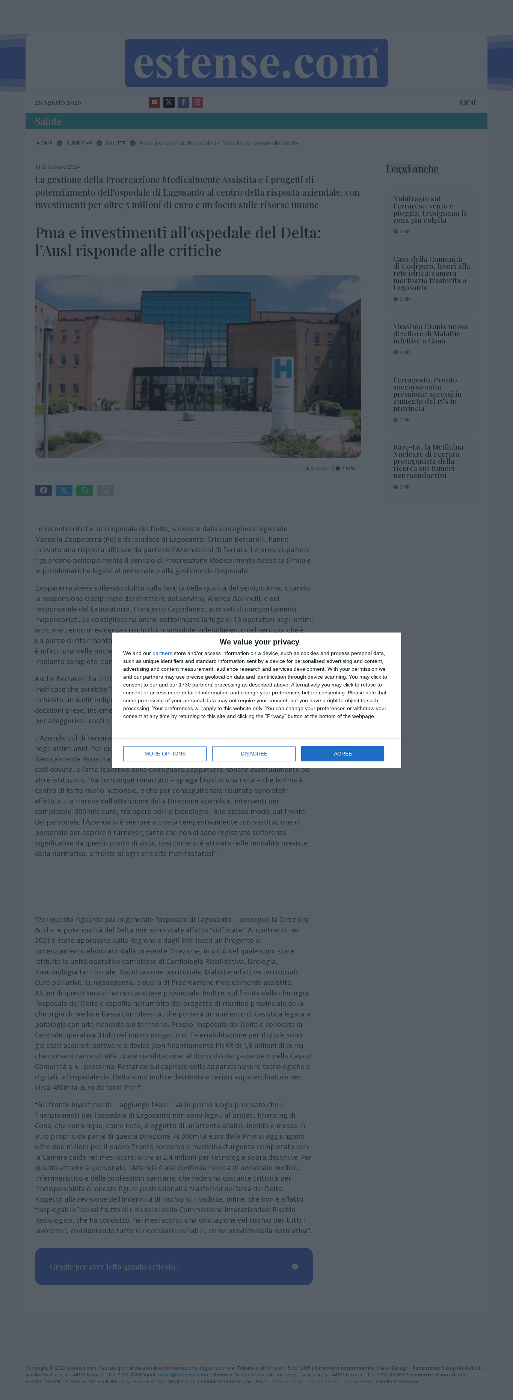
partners (162, 653)
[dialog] (256, 700)
